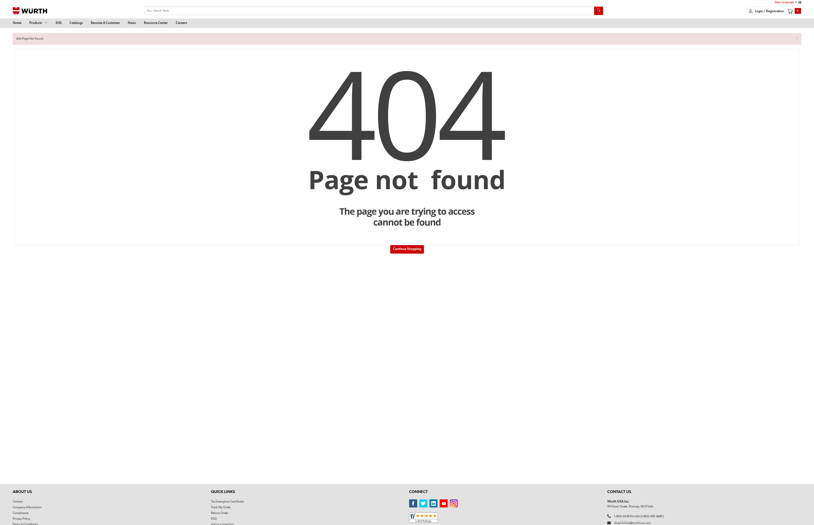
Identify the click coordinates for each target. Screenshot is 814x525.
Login (759, 11)
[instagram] (454, 503)
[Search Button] (598, 11)
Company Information (27, 507)
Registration (775, 11)
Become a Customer (105, 23)
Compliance (20, 513)
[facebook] (413, 503)
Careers (181, 23)
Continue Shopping (407, 249)
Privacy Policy (21, 519)
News (132, 23)
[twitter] (423, 503)
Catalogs (76, 23)
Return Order (219, 513)
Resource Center (156, 23)
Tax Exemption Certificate (227, 501)
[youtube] (444, 503)
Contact (18, 501)
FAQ (214, 519)
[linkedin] (433, 503)
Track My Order (221, 507)
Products (35, 23)
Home (17, 23)
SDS (59, 23)
